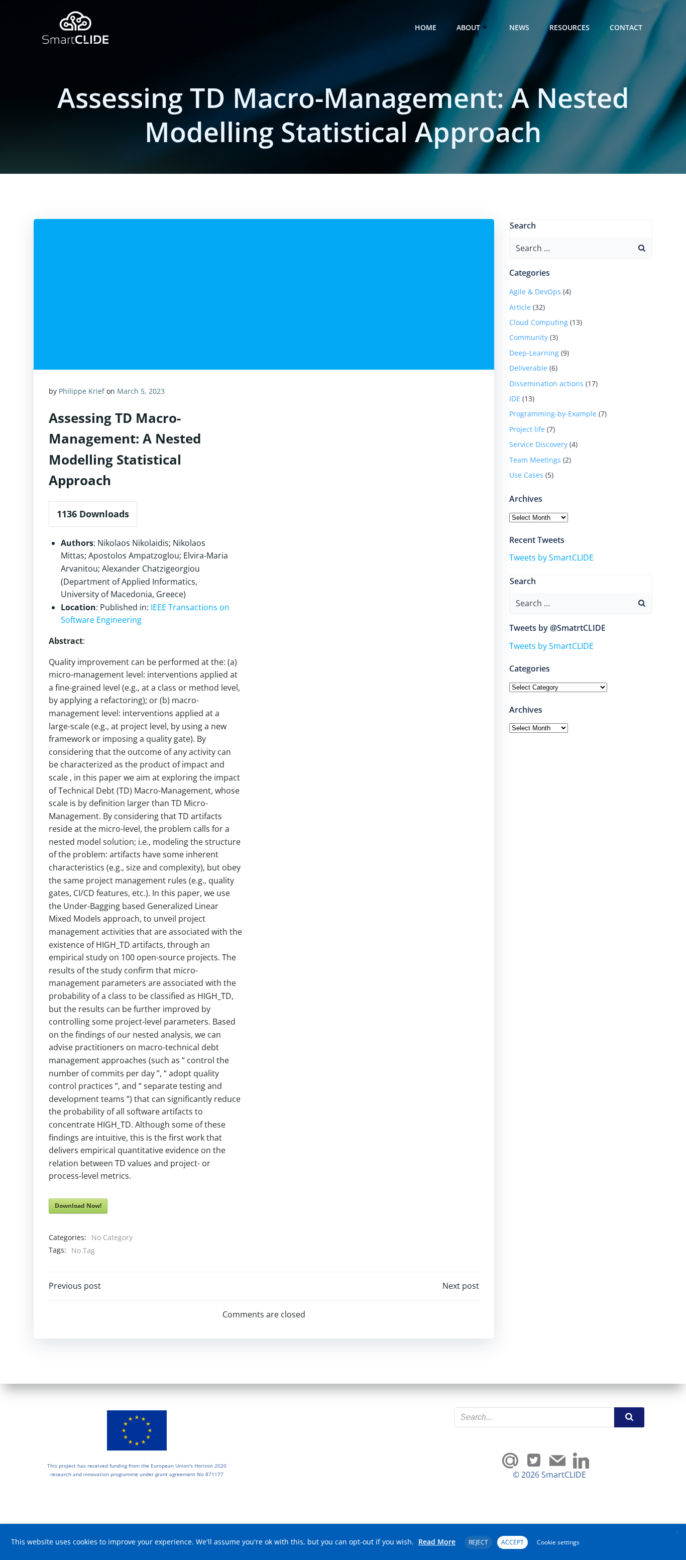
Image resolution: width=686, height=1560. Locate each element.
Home (425, 27)
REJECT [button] (478, 1542)
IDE (514, 398)
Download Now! (78, 1205)
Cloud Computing (538, 322)
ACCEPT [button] (512, 1542)
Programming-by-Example (553, 413)
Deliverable (528, 368)
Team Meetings (535, 460)
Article (520, 307)
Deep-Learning (534, 353)
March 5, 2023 (141, 391)
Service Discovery (538, 444)
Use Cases (526, 475)
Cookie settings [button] (558, 1542)
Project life (527, 429)
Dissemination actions (546, 383)
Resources (569, 27)
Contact (626, 27)
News (519, 27)
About (468, 27)
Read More (436, 1541)
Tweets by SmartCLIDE (551, 557)
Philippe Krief (81, 391)
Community (528, 337)
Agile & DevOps (535, 291)
